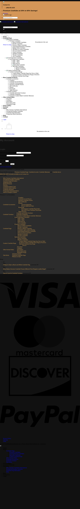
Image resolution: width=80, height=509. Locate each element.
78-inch (24, 245)
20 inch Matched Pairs (27, 206)
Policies (5, 185)
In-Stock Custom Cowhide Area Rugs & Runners (25, 74)
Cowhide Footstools (14, 94)
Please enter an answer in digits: (9, 158)
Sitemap (5, 440)
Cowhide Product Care (9, 186)
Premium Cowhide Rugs (21, 172)
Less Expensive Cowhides (16, 59)
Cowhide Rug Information (13, 112)
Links (4, 441)
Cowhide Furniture (11, 91)
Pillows (11, 87)
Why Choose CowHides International (16, 110)
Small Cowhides (17, 52)
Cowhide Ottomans (44, 172)
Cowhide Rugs (7, 228)
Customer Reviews (8, 189)
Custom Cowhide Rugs (15, 72)
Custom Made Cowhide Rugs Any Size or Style (25, 73)
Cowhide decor (57, 172)
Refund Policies (7, 183)
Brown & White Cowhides (19, 45)
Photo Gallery (7, 105)
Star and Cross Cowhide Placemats (31, 210)
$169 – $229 (15, 60)
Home (5, 448)
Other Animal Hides (9, 97)
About (5, 108)
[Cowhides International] (14, 22)
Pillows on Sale (16, 256)
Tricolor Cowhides (17, 55)
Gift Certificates (13, 86)
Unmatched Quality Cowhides (14, 111)
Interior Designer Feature (10, 192)
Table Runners (13, 90)
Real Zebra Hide (10, 103)
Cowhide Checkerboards (16, 83)
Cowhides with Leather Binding (26, 230)
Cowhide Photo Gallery (9, 188)
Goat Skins (9, 101)
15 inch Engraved (26, 204)
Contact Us (6, 5)
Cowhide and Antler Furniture (17, 93)
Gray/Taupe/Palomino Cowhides (21, 46)
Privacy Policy (7, 438)
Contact (5, 117)
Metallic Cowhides (21, 69)
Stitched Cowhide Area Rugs (20, 76)
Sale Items (6, 255)
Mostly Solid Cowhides (18, 48)
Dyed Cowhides (20, 67)
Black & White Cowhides (19, 42)
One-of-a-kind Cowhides (19, 50)
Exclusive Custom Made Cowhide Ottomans (21, 95)
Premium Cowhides (14, 41)
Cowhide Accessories (12, 79)
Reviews (5, 107)
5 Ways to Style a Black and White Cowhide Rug (16, 264)
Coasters (11, 80)
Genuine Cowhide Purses (16, 84)
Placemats (12, 88)
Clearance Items (16, 254)
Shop (4, 449)
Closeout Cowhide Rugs (19, 255)
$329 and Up (16, 63)
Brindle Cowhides (17, 43)
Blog (4, 115)
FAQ (7, 472)
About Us (6, 466)
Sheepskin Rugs (10, 104)
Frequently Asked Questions (14, 114)
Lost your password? (5, 166)
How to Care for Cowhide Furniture (12, 273)
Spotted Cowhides (17, 53)
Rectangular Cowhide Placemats (30, 209)
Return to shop (7, 44)
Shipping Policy (7, 182)
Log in (12, 164)
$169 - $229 (21, 218)
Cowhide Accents (34, 172)
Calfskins (8, 100)
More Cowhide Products (10, 77)
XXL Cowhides (16, 56)
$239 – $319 (15, 62)
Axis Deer (9, 98)
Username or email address (8, 152)
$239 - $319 (21, 220)
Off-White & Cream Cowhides (20, 49)
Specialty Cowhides (18, 66)
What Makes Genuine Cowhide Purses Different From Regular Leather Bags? (24, 269)
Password (3, 155)
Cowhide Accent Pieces (16, 81)
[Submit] (3, 19)
